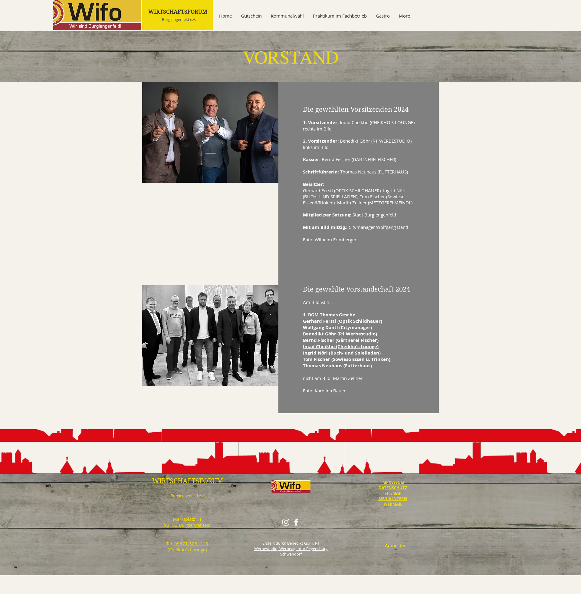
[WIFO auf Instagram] (285, 522)
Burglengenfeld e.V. (179, 19)
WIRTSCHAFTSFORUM (177, 11)
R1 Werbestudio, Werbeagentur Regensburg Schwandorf (291, 548)
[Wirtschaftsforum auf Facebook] (296, 522)
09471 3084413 (191, 543)
